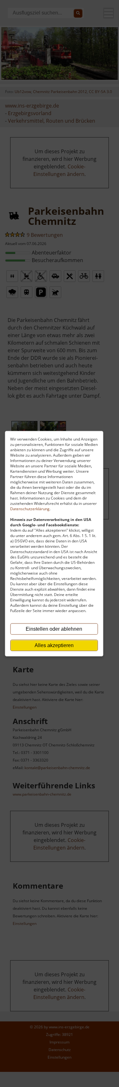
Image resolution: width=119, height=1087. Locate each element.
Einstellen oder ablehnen (54, 628)
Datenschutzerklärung (30, 508)
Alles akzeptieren (54, 645)
